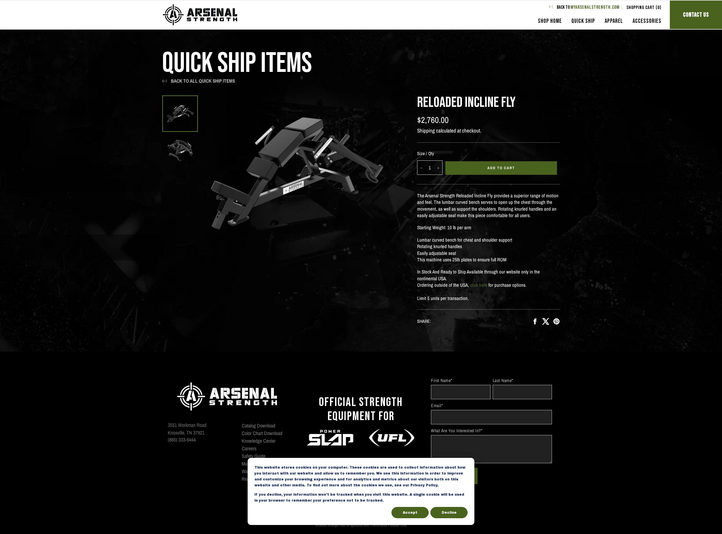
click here (478, 285)
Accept (410, 513)
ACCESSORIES (647, 21)
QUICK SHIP (583, 21)
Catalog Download (258, 425)
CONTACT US (696, 14)
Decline (449, 513)
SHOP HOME (550, 21)
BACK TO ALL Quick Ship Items (203, 81)
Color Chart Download (262, 433)
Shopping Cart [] (643, 7)
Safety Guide (253, 456)
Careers (249, 448)
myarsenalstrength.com (595, 7)
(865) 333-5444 (182, 439)
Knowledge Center (259, 440)
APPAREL (614, 21)
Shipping (426, 130)
